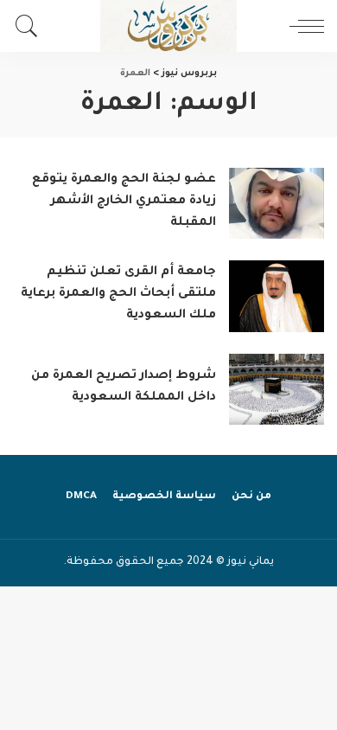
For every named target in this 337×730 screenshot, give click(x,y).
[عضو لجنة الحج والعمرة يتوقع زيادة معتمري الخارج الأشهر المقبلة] (276, 204)
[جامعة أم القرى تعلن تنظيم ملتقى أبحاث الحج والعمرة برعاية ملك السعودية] (276, 296)
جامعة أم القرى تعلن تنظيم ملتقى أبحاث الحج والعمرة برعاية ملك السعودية (118, 294)
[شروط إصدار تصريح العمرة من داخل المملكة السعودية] (276, 390)
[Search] (31, 26)
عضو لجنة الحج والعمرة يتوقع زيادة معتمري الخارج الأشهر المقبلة (124, 201)
